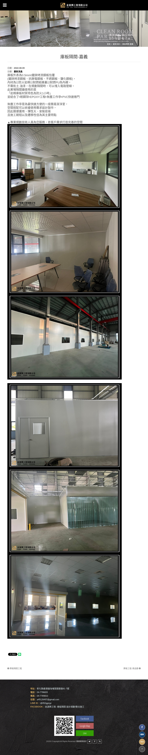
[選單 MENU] (5, 5)
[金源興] (74, 5)
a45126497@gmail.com (48, 699)
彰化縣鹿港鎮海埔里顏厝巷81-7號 (53, 688)
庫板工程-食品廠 (131, 668)
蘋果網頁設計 (81, 741)
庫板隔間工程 (15, 668)
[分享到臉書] (95, 742)
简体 (142, 742)
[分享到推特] (89, 742)
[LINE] (64, 725)
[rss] (100, 742)
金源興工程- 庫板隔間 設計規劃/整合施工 (64, 706)
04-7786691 (42, 692)
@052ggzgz (46, 703)
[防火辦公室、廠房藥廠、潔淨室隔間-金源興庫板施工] (74, 27)
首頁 (108, 44)
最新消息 (116, 44)
